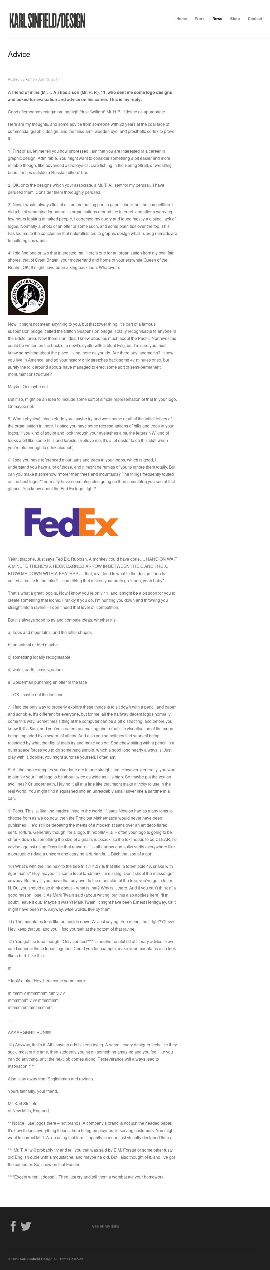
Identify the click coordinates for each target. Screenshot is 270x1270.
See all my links (105, 1226)
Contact (255, 18)
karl (29, 79)
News (217, 18)
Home (181, 18)
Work (200, 18)
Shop (235, 18)
